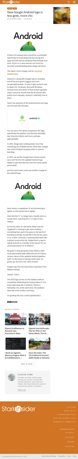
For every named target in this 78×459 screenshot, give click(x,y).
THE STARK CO (69, 432)
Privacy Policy (61, 456)
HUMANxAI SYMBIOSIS (64, 422)
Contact (69, 456)
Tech (14, 8)
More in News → (27, 364)
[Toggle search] (68, 2)
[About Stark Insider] (61, 15)
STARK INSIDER (69, 437)
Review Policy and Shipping (49, 456)
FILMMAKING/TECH (66, 414)
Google (14, 302)
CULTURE (71, 407)
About (74, 456)
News (9, 8)
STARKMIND (70, 442)
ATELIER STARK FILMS (64, 418)
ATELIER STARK (69, 446)
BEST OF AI (70, 411)
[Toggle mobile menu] (74, 2)
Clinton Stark (15, 19)
